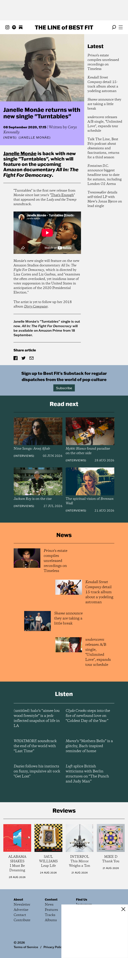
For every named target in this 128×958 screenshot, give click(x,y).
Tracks (50, 915)
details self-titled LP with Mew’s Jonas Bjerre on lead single (105, 199)
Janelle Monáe (19, 153)
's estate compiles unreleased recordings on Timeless (103, 62)
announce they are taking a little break (104, 104)
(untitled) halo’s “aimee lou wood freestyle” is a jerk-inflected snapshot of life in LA (37, 718)
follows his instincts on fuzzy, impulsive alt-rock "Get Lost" (37, 771)
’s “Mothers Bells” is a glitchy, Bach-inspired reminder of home (89, 746)
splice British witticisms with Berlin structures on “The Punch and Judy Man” (87, 774)
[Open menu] (121, 27)
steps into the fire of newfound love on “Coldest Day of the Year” (88, 715)
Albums (51, 920)
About (18, 899)
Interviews (24, 455)
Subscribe (64, 388)
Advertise (21, 910)
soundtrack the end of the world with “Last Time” (35, 746)
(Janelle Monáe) (35, 137)
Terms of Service (26, 947)
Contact (20, 915)
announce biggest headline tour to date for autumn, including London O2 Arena (105, 175)
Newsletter (22, 904)
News (10, 137)
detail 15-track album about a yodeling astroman (103, 84)
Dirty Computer (36, 306)
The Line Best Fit (64, 27)
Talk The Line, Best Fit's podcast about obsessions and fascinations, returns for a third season (103, 148)
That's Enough (62, 195)
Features (51, 910)
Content (51, 899)
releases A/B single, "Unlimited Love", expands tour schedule (105, 124)
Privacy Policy (54, 947)
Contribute (22, 920)
